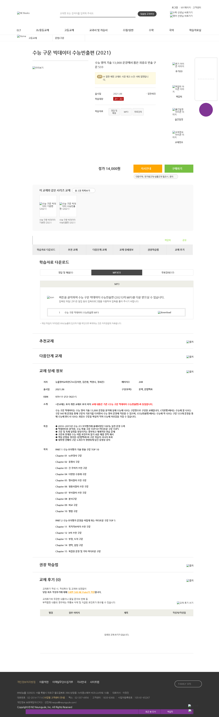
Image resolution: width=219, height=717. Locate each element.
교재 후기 (179, 249)
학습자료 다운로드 (46, 249)
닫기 (175, 177)
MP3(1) (117, 272)
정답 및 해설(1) (65, 272)
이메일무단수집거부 (62, 681)
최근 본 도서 (150, 711)
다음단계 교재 (100, 249)
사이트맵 (94, 681)
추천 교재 (73, 249)
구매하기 (177, 168)
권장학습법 (153, 249)
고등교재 (33, 38)
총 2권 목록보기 (82, 190)
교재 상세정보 (126, 249)
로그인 (175, 7)
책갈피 (168, 240)
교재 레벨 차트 (206, 70)
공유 (184, 240)
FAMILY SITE (184, 684)
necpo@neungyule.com (64, 702)
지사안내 (146, 168)
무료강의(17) (168, 272)
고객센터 (197, 7)
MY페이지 (186, 7)
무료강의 (138, 112)
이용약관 (43, 681)
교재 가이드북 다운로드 (206, 92)
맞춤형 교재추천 (147, 14)
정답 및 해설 (114, 111)
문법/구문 (59, 38)
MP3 (126, 112)
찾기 (133, 13)
